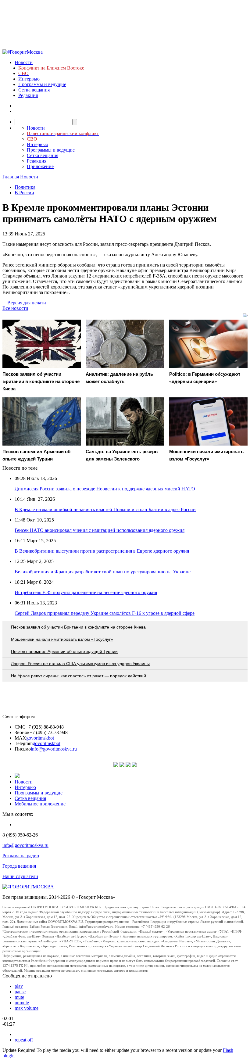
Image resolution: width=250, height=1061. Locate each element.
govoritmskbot (40, 737)
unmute (22, 1002)
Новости (24, 62)
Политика (25, 187)
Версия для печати (26, 302)
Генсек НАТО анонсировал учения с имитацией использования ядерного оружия (99, 530)
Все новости (15, 308)
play (19, 986)
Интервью (29, 78)
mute (19, 997)
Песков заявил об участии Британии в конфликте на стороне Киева (78, 627)
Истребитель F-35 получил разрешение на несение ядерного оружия (86, 592)
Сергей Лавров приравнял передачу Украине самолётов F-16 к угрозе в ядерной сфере (105, 613)
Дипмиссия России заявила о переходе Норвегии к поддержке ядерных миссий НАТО (105, 488)
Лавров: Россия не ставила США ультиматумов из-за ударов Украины (80, 663)
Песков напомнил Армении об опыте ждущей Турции (64, 651)
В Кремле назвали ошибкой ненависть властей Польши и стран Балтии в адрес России (105, 509)
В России (24, 192)
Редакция (28, 95)
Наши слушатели (20, 876)
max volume (26, 1008)
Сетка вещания (34, 89)
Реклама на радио (20, 855)
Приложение (40, 166)
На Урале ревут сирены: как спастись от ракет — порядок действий (78, 675)
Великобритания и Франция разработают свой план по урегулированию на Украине (103, 571)
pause (20, 991)
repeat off (24, 1039)
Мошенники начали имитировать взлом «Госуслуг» (62, 639)
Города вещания (19, 866)
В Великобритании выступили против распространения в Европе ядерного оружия (102, 551)
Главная (10, 176)
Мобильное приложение (40, 803)
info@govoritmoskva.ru (54, 748)
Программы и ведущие (42, 84)
